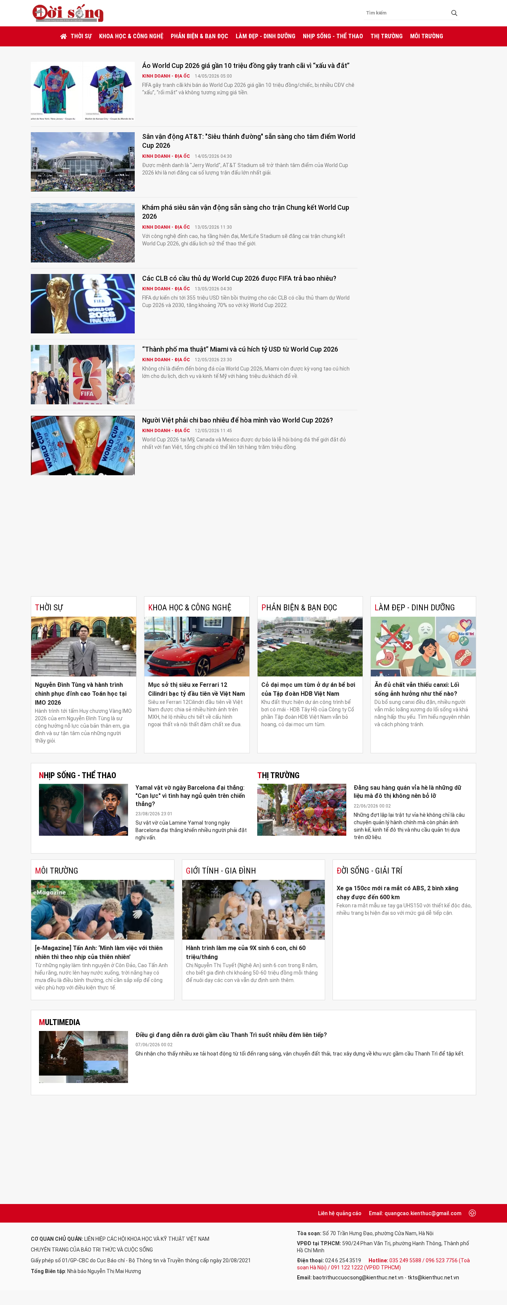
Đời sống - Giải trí (369, 870)
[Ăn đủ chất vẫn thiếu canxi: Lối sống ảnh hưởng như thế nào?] (423, 646)
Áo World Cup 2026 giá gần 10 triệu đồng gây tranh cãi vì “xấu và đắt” (246, 65)
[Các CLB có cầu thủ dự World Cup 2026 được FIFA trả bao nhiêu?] (83, 303)
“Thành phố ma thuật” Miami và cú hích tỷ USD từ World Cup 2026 (240, 349)
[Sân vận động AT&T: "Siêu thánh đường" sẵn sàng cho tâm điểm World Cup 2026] (83, 162)
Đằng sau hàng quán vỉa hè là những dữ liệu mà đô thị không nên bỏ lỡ (407, 791)
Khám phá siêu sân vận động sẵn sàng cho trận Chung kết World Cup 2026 (245, 211)
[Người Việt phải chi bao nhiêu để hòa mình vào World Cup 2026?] (83, 445)
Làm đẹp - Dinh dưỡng (265, 36)
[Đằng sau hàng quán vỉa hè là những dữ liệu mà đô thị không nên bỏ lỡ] (301, 810)
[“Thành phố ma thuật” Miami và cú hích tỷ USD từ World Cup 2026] (83, 374)
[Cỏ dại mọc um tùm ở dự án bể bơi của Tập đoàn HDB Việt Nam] (310, 646)
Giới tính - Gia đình (221, 870)
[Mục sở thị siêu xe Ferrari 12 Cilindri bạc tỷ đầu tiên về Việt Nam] (196, 646)
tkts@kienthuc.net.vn (433, 1277)
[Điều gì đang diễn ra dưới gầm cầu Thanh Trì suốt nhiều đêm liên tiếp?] (83, 1057)
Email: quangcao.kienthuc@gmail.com (415, 1213)
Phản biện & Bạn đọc (199, 36)
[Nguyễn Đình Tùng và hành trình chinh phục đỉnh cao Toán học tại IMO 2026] (83, 646)
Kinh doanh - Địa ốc (166, 76)
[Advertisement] (253, 541)
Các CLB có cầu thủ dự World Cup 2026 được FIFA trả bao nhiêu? (239, 278)
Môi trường (426, 36)
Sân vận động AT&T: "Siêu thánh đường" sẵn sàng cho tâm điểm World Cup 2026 (248, 141)
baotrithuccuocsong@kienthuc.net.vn (358, 1277)
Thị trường (386, 36)
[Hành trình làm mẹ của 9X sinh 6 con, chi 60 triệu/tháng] (253, 910)
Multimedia (59, 1022)
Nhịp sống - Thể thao (333, 36)
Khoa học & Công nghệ (131, 36)
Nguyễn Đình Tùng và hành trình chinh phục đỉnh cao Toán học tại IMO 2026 (81, 693)
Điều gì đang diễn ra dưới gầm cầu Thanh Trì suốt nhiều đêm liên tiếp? (231, 1034)
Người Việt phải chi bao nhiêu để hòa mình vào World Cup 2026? (237, 420)
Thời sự (81, 36)
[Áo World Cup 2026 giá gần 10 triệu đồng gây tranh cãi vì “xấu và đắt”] (83, 91)
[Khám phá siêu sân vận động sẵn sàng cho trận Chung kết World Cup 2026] (83, 232)
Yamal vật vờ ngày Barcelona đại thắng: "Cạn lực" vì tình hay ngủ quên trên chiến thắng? (190, 795)
